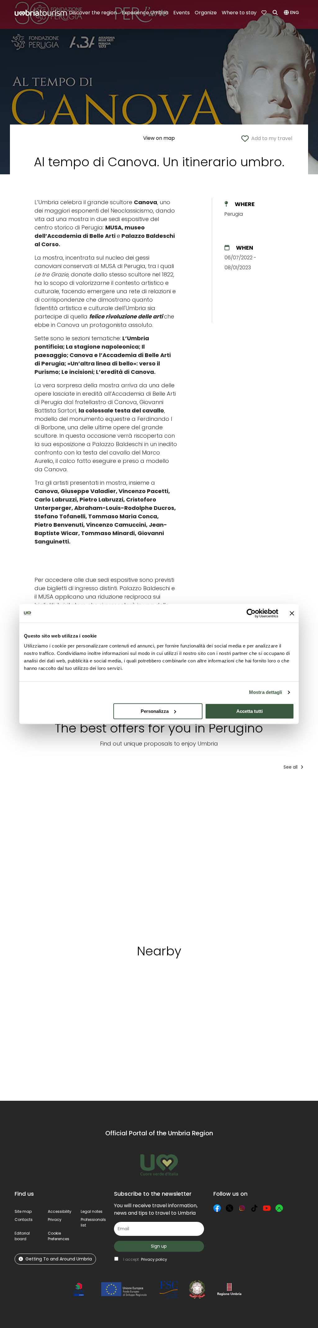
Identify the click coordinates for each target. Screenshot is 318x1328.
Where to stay (239, 12)
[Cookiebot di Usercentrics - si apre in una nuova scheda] (251, 613)
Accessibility (59, 1211)
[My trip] (264, 13)
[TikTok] (254, 1208)
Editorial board (22, 1236)
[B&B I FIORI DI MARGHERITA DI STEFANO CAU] (277, 855)
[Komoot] (279, 1208)
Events (181, 12)
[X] (229, 1208)
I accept (145, 1259)
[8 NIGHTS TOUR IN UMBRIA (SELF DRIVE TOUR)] (46, 855)
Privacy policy (154, 1259)
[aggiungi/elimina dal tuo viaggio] (54, 992)
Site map (23, 1211)
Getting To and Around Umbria (58, 1259)
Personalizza (155, 711)
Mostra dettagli (265, 692)
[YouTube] (266, 1208)
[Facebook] (217, 1208)
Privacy (54, 1219)
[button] (292, 12)
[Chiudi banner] (292, 613)
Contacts (24, 1219)
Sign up (159, 1246)
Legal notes (91, 1211)
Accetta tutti (249, 711)
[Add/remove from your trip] (65, 787)
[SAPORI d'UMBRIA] (102, 855)
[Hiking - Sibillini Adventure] (158, 855)
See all (291, 767)
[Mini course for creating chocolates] (215, 855)
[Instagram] (242, 1208)
